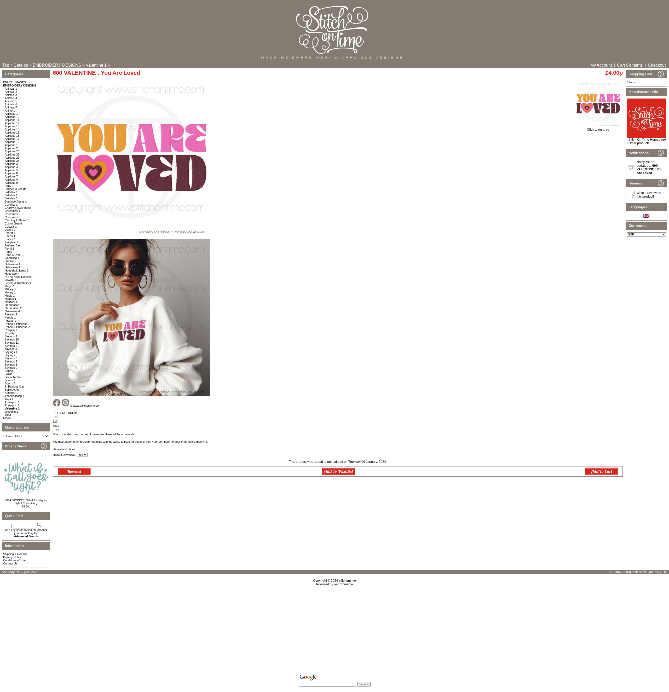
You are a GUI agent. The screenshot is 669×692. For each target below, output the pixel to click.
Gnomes (10, 261)
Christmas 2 (12, 214)
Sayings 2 (11, 345)
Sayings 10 (12, 339)
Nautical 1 (11, 301)
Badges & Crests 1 (17, 189)
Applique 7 (11, 176)
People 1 (10, 317)
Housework (12, 273)
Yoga (8, 414)
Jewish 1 (10, 279)
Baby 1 (9, 185)
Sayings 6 (11, 358)
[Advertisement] (334, 631)
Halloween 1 (12, 264)
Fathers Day (13, 245)
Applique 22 (12, 157)
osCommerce (343, 584)
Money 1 (10, 292)
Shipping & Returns (15, 554)
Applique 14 (12, 129)
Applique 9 (11, 182)
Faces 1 (10, 236)
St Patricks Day (15, 386)
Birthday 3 (11, 198)
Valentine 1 (96, 65)
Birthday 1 (11, 192)
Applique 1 (11, 113)
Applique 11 (12, 120)
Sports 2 (10, 383)
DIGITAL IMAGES (14, 82)
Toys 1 (9, 399)
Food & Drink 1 (14, 254)
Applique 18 (12, 141)
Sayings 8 (11, 364)
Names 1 (10, 298)
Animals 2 (11, 91)
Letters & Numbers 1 (18, 283)
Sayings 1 (11, 336)
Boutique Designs (16, 201)
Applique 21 (12, 154)
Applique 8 (11, 179)
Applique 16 (12, 135)
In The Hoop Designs (18, 276)
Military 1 (10, 289)
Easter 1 (10, 232)
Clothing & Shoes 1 (17, 220)
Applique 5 (11, 170)
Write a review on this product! (649, 194)
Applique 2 (11, 148)
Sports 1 (10, 380)
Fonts (8, 251)
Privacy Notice (12, 557)
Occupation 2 (13, 308)
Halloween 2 (12, 267)
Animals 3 (11, 94)
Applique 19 (12, 145)
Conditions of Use (14, 560)
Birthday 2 (11, 195)
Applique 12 (12, 123)
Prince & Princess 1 (17, 323)
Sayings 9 (11, 367)
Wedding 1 (11, 411)
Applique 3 (11, 163)
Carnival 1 (11, 204)
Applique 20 (12, 151)
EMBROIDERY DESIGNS (57, 65)
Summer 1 (11, 392)
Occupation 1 (13, 305)
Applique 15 (12, 132)
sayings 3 (11, 348)
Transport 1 (12, 402)
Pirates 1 (10, 320)
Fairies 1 (10, 239)
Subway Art (12, 389)
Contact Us (10, 563)
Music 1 (10, 295)
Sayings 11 (12, 342)
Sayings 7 (11, 361)
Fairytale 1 (11, 242)
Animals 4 (11, 98)
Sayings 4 (11, 352)
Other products (638, 143)
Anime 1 (10, 110)
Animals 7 (11, 107)
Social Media (13, 377)
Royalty (9, 333)
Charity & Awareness (18, 207)
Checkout (657, 65)
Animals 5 (11, 101)
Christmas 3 (12, 217)
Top (5, 65)
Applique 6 (11, 173)
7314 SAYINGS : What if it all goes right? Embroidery (26, 502)
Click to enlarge (598, 129)
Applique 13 (12, 126)
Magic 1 (10, 286)
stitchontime (347, 581)
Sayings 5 (11, 355)
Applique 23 (12, 160)
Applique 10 (12, 116)
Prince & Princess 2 (17, 326)
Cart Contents (630, 65)
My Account (601, 65)
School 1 (10, 370)
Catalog (21, 65)
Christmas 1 (12, 210)
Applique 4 (11, 167)
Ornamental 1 (13, 311)
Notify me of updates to (649, 167)
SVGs (7, 417)
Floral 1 (9, 248)
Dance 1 (10, 229)
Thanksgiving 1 (14, 395)
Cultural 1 (11, 226)
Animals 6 (11, 104)
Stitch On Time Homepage (647, 139)
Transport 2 (12, 405)
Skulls (8, 374)
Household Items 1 (16, 270)
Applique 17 (12, 138)
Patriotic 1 (11, 314)
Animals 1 (11, 88)
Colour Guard (13, 223)
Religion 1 (11, 330)
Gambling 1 (12, 258)
